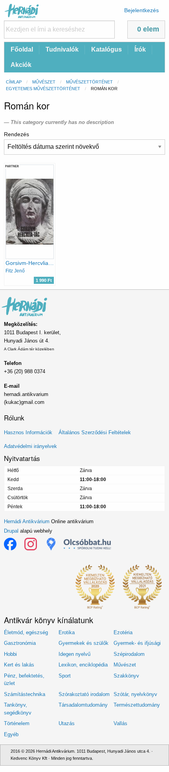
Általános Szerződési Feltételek (95, 432)
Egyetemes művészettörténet (43, 88)
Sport (65, 676)
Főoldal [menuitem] (22, 49)
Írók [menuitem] (140, 49)
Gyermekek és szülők (83, 643)
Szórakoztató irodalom (84, 694)
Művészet (43, 82)
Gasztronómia (20, 643)
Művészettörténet (89, 82)
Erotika (67, 632)
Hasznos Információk (28, 432)
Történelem (16, 723)
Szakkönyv (126, 676)
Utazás (67, 723)
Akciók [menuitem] (21, 64)
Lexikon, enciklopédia (83, 665)
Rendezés (16, 134)
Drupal (11, 531)
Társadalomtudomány (83, 705)
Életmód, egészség (26, 632)
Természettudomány (137, 705)
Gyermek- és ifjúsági (137, 643)
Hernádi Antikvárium (27, 521)
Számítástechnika (24, 694)
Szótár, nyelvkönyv (135, 694)
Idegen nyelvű (74, 654)
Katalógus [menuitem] (106, 49)
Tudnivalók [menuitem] (62, 49)
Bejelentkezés (141, 10)
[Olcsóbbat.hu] (87, 544)
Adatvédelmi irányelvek (30, 446)
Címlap (14, 82)
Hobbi (10, 654)
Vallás (120, 723)
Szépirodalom (129, 654)
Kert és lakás (19, 665)
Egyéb (11, 734)
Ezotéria (123, 632)
